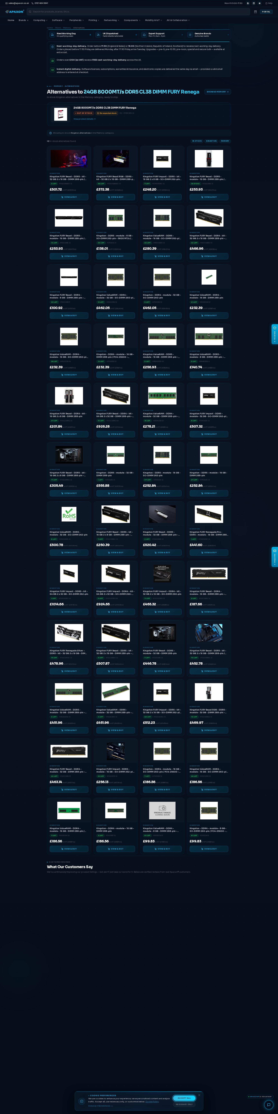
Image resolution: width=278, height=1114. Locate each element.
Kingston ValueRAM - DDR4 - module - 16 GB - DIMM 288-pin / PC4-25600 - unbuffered (67, 830)
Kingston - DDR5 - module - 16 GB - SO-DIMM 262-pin (162, 474)
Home (11, 20)
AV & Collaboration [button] (177, 20)
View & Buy (70, 197)
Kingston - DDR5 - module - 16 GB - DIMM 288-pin (208, 474)
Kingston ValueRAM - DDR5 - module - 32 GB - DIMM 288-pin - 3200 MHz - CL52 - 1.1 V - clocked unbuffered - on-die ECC (67, 711)
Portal (266, 12)
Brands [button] (22, 20)
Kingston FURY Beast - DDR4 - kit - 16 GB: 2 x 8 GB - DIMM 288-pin (68, 415)
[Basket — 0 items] (255, 12)
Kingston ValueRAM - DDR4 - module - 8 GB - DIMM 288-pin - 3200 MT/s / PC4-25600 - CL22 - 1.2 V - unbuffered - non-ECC (162, 830)
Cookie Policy (152, 1102)
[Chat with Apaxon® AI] (268, 1105)
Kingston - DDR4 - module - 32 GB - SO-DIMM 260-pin (162, 296)
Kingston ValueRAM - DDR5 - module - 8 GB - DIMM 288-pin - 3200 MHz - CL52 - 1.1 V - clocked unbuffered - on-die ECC (207, 356)
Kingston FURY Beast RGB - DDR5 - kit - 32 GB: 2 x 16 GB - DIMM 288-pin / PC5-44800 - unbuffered (115, 178)
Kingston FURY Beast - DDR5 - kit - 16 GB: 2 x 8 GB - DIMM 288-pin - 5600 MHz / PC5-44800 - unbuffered (68, 474)
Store (58, 28)
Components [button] (131, 20)
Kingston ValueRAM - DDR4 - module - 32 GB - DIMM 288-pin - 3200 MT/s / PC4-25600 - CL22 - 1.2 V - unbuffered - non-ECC (162, 415)
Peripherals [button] (75, 20)
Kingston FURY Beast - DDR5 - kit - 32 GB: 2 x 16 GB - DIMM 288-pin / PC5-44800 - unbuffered (208, 652)
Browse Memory (216, 92)
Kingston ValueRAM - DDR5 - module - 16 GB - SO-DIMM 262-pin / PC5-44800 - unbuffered (162, 237)
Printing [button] (93, 20)
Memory (67, 28)
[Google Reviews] (259, 3)
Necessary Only (184, 1104)
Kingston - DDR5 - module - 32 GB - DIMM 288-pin (115, 474)
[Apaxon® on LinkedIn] (254, 3)
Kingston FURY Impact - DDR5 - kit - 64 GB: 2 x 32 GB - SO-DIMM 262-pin (69, 593)
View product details (83, 119)
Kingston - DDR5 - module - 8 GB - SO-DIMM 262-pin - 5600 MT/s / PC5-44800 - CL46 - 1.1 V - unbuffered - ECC (114, 237)
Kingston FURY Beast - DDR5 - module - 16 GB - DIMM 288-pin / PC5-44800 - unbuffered (207, 178)
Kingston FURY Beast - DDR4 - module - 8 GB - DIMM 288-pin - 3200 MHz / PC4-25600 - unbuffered (67, 296)
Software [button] (57, 20)
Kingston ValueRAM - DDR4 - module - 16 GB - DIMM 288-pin (206, 296)
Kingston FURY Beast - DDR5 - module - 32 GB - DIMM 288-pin (160, 652)
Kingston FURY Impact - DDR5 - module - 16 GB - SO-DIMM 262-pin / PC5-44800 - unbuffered (115, 770)
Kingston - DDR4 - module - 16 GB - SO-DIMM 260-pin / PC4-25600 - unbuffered (162, 770)
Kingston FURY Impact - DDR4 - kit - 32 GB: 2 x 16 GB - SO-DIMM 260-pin (162, 593)
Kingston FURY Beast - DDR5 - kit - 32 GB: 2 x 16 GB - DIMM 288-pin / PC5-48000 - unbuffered (68, 178)
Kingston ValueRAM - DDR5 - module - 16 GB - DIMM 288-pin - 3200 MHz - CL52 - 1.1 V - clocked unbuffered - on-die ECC (161, 356)
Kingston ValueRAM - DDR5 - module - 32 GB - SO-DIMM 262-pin (69, 533)
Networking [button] (110, 20)
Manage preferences (99, 1106)
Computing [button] (39, 20)
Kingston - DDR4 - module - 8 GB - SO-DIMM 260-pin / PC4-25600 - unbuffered (208, 830)
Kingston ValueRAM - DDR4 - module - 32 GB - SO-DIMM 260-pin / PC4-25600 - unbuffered (115, 296)
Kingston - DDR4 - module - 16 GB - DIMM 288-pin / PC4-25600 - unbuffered (115, 356)
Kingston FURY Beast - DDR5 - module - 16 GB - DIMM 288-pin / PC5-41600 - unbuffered (67, 237)
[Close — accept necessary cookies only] (199, 1095)
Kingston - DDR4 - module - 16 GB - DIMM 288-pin (115, 830)
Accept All (184, 1098)
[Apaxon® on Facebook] (248, 3)
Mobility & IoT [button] (152, 20)
